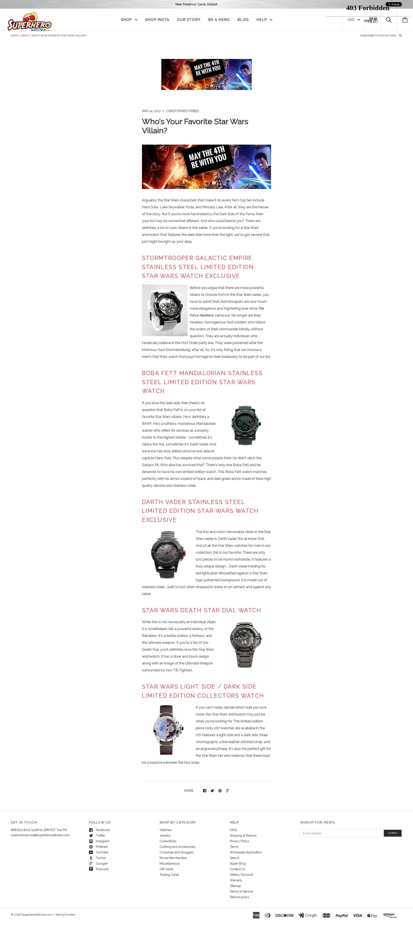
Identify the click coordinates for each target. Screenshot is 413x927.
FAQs (233, 830)
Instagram (102, 841)
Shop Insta (157, 20)
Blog (243, 20)
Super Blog (238, 863)
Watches (166, 830)
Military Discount (241, 874)
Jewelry (165, 835)
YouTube (102, 852)
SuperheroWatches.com (37, 914)
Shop (127, 20)
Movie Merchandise (173, 858)
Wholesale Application (246, 852)
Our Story (188, 20)
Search (234, 858)
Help (262, 20)
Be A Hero (219, 20)
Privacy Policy (239, 841)
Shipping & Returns (243, 835)
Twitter (100, 835)
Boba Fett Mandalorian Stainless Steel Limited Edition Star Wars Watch (202, 382)
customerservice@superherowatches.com (40, 835)
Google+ (102, 863)
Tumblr (101, 858)
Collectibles (168, 841)
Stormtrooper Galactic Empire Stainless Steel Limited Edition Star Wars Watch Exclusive (198, 267)
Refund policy (240, 897)
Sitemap (235, 886)
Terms (234, 846)
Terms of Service (241, 891)
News (25, 35)
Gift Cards (166, 869)
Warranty (236, 880)
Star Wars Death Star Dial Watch (201, 610)
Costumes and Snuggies (177, 852)
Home (14, 35)
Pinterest (102, 846)
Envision (70, 914)
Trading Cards (169, 874)
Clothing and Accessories (177, 846)
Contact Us (237, 869)
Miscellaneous (170, 863)
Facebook (103, 830)
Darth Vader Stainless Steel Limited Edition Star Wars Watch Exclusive (200, 511)
